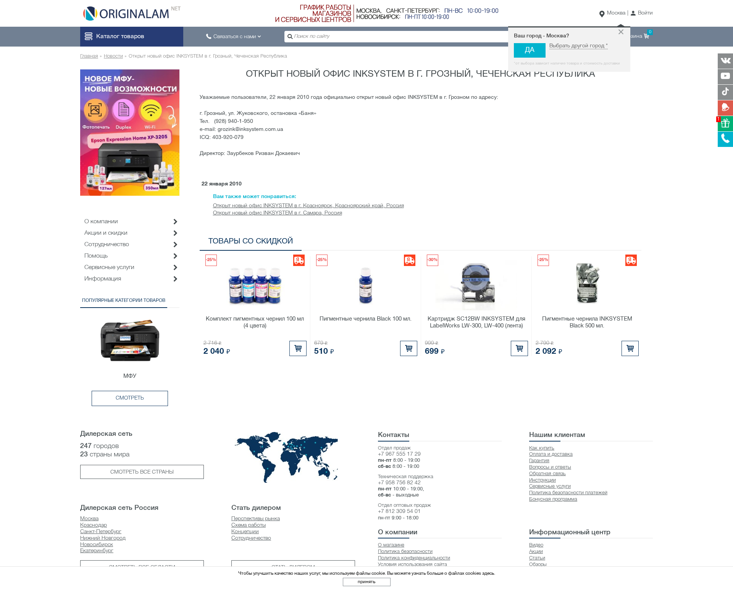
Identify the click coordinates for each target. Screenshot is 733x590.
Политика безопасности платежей (568, 493)
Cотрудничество (106, 244)
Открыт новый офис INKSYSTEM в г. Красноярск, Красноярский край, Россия (308, 205)
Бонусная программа (553, 499)
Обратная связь (547, 474)
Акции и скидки (106, 233)
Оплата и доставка (551, 454)
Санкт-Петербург (100, 531)
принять (366, 582)
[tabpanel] (129, 132)
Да (529, 50)
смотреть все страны (142, 472)
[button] (641, 13)
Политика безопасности (405, 552)
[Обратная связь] (725, 108)
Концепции (245, 531)
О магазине (391, 545)
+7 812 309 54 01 (399, 511)
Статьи (537, 558)
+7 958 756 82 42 (399, 482)
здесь (488, 573)
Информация (102, 279)
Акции (536, 552)
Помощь (96, 256)
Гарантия (539, 461)
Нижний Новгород (103, 538)
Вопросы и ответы (550, 467)
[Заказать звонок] (725, 139)
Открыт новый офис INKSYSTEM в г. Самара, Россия (277, 213)
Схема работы (248, 525)
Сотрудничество (251, 538)
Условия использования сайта (412, 565)
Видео (536, 545)
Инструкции (542, 480)
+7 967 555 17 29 (399, 454)
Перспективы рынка (255, 518)
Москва (616, 13)
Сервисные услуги (109, 267)
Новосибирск (96, 544)
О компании (101, 221)
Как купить (541, 448)
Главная (89, 56)
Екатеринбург (96, 550)
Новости (113, 56)
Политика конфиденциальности (414, 558)
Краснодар (93, 525)
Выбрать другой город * (578, 46)
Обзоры (538, 565)
